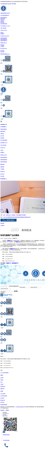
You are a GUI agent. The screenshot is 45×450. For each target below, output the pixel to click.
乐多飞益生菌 (3, 28)
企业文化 (2, 21)
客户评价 (2, 50)
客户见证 (3, 48)
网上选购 (9, 3)
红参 (1, 382)
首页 (4, 214)
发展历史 (2, 19)
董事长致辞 (2, 18)
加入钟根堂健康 (3, 23)
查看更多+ (2, 388)
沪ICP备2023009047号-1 (20, 406)
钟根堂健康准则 (3, 39)
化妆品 (1, 32)
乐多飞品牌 (5, 25)
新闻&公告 (3, 42)
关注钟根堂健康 (3, 3)
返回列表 (2, 264)
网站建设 (2, 410)
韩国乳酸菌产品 (15, 263)
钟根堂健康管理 (3, 38)
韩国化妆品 (28, 217)
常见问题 (2, 51)
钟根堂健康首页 (5, 13)
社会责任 (4, 35)
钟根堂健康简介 (3, 17)
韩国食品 (2, 33)
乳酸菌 (21, 217)
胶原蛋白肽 (2, 386)
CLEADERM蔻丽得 (4, 372)
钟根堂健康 (15, 217)
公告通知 (2, 46)
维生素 (1, 379)
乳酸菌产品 (8, 263)
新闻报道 (2, 44)
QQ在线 (4, 414)
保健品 (18, 217)
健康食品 (11, 217)
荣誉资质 (2, 22)
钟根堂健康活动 (3, 40)
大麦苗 (1, 384)
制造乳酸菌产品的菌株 (21, 214)
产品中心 (3, 30)
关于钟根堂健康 (4, 15)
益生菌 (24, 217)
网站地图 (14, 3)
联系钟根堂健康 (5, 53)
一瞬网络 (7, 410)
